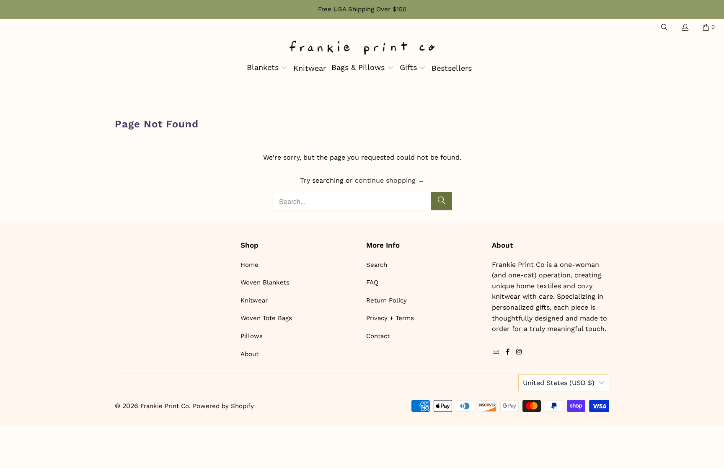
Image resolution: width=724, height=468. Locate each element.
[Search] (663, 27)
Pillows (251, 336)
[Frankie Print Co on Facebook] (507, 352)
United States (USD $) (559, 383)
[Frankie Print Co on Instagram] (519, 352)
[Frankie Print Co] (362, 48)
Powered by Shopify (223, 406)
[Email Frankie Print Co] (496, 352)
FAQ (372, 282)
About (249, 354)
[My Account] (684, 27)
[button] (267, 68)
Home (249, 265)
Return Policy (386, 300)
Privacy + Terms (390, 318)
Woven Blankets (265, 282)
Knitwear (254, 300)
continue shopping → (389, 180)
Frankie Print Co (164, 406)
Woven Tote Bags (266, 318)
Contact (378, 336)
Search (376, 265)
